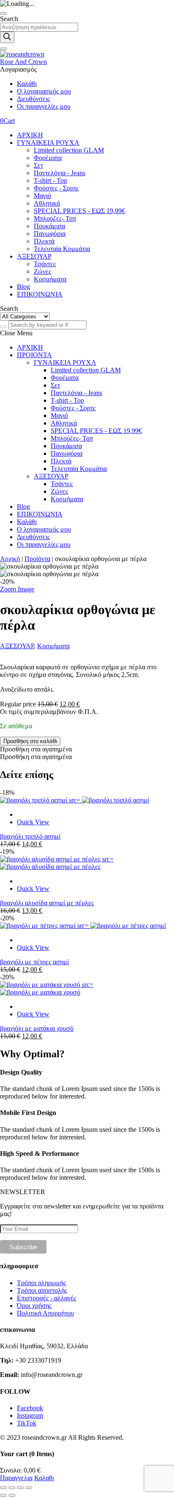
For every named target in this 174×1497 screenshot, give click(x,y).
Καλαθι (44, 1477)
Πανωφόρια (49, 233)
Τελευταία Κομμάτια (62, 248)
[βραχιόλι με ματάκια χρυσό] (46, 988)
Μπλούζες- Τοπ (55, 218)
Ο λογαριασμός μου (44, 91)
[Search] (7, 37)
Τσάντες (45, 263)
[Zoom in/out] (28, 1487)
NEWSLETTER (22, 1191)
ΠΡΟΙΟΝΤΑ (34, 354)
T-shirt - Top (50, 180)
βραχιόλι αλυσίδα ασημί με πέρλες (47, 902)
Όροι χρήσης (34, 1305)
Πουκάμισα (49, 226)
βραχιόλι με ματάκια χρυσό (36, 1028)
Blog (23, 286)
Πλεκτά (44, 241)
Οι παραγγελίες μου (44, 106)
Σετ (38, 165)
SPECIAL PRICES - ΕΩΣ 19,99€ (79, 210)
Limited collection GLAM (69, 150)
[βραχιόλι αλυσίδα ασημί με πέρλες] (57, 862)
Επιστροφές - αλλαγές (46, 1298)
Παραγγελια (16, 1477)
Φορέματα (48, 157)
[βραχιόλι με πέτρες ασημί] (83, 925)
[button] (36, 749)
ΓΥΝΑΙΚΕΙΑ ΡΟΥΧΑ (48, 142)
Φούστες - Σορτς (56, 188)
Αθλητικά (47, 203)
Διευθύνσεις (33, 98)
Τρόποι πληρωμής (41, 1282)
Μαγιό (42, 195)
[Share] (11, 1487)
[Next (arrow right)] (11, 1495)
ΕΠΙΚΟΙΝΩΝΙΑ (40, 294)
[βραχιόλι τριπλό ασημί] (74, 800)
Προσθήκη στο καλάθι (30, 741)
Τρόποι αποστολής (42, 1290)
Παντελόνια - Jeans (59, 172)
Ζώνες (42, 271)
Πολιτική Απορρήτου (45, 1313)
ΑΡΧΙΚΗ (30, 135)
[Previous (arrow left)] (3, 1495)
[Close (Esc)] (3, 1487)
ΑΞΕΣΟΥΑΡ (34, 256)
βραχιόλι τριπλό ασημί (30, 836)
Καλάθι (27, 83)
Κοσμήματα (50, 279)
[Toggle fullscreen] (20, 1487)
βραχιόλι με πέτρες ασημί (34, 961)
